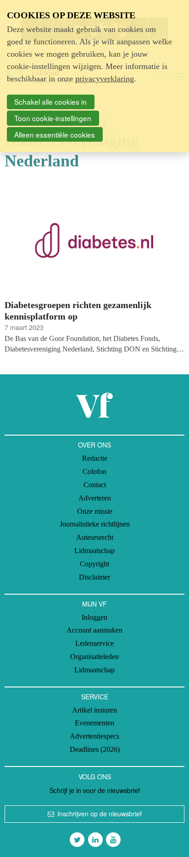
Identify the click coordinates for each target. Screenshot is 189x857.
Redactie (94, 458)
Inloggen (94, 617)
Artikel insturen (94, 710)
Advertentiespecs (94, 736)
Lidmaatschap (94, 550)
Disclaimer (94, 577)
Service (94, 696)
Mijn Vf (94, 603)
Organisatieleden (94, 656)
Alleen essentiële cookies (54, 134)
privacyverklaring (104, 78)
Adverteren (94, 498)
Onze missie (94, 511)
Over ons (94, 444)
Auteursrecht (94, 537)
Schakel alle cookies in (50, 101)
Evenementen (94, 723)
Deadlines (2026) (95, 749)
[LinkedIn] (95, 839)
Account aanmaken (94, 630)
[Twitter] (77, 839)
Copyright (94, 564)
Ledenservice (94, 643)
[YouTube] (113, 839)
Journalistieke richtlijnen (95, 524)
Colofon (94, 471)
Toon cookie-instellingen (52, 118)
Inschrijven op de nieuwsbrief (99, 813)
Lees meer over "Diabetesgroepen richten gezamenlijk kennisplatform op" (94, 269)
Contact (94, 485)
